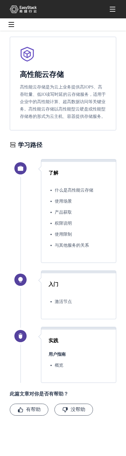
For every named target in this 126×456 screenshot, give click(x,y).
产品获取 (63, 212)
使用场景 (63, 201)
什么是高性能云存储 (74, 190)
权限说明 (63, 223)
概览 (59, 365)
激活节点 (63, 301)
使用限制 (63, 234)
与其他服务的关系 (72, 245)
